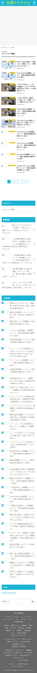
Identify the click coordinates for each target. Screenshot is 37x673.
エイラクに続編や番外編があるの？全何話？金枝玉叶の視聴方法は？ (22, 526)
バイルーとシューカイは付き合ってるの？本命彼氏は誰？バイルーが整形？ (22, 444)
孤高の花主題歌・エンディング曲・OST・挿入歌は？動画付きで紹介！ (22, 314)
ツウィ (17, 619)
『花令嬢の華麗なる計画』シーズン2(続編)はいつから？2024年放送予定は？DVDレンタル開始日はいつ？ (17, 259)
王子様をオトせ (18, 652)
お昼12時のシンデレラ (18, 644)
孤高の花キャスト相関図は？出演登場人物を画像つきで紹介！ (22, 322)
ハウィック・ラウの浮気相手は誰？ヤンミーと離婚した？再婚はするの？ (22, 426)
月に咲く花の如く (22, 633)
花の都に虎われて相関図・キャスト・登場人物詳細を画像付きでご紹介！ (22, 453)
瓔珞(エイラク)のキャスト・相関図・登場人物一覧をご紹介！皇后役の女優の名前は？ (22, 305)
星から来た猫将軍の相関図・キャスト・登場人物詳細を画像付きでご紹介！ (22, 556)
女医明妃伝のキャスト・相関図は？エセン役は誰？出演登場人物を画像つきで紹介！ (22, 380)
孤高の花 (21, 628)
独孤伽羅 (24, 625)
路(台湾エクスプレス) (11, 655)
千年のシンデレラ (27, 639)
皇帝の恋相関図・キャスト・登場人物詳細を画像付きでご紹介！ (22, 341)
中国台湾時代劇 (18, 621)
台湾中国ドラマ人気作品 (18, 646)
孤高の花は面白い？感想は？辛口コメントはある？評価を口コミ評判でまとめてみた (22, 517)
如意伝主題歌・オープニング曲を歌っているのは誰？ (22, 545)
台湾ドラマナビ (18, 3)
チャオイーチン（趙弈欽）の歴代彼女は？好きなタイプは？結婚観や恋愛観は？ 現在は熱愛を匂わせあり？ (22, 536)
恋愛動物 (28, 650)
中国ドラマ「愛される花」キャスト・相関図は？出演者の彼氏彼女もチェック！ (22, 389)
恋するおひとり (9, 650)
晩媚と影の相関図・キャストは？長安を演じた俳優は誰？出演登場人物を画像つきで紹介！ (22, 417)
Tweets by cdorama (9, 593)
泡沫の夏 (28, 628)
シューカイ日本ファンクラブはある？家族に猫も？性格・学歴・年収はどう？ (22, 435)
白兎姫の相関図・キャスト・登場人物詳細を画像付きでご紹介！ (22, 370)
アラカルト (12, 664)
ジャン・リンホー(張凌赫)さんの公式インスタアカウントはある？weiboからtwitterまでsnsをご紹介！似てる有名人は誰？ (22, 352)
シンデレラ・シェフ (18, 657)
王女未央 (6, 625)
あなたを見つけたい (25, 655)
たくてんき (13, 628)
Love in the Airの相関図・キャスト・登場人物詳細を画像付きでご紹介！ (22, 499)
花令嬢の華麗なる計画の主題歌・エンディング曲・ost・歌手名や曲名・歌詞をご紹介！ (17, 272)
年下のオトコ (20, 650)
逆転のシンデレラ (12, 641)
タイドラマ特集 (22, 660)
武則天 (31, 625)
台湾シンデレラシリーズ (18, 635)
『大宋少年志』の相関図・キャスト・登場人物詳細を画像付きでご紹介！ (22, 489)
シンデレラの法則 (24, 641)
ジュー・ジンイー (26, 616)
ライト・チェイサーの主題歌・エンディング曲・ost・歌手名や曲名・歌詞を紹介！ (17, 284)
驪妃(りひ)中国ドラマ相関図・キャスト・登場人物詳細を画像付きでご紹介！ (22, 480)
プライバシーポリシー (18, 666)
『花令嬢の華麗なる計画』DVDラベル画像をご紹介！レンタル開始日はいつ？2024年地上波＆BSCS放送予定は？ (17, 244)
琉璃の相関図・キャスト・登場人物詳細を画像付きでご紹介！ (22, 461)
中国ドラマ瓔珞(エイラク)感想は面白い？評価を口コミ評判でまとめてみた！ (22, 574)
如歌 (6, 628)
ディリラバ (16, 616)
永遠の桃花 (27, 630)
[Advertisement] (18, 25)
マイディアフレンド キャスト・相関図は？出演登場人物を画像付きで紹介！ (22, 408)
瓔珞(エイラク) (15, 625)
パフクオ (7, 616)
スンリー (31, 619)
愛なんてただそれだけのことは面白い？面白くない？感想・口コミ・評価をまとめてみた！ (17, 229)
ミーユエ (12, 633)
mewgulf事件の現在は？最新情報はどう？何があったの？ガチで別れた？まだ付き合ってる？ (22, 471)
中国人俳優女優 (18, 613)
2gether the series (23, 664)
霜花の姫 (19, 630)
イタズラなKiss (7, 652)
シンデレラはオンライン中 (12, 639)
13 (24, 181)
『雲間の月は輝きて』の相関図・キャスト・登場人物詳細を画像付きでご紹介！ (22, 508)
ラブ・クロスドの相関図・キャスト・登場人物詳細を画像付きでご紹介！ (22, 362)
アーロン (23, 619)
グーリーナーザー (8, 619)
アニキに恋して (29, 652)
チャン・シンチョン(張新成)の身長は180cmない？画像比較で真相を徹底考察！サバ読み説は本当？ (22, 399)
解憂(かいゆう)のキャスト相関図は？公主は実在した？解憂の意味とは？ (22, 565)
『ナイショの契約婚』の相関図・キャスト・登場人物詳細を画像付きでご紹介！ (22, 332)
